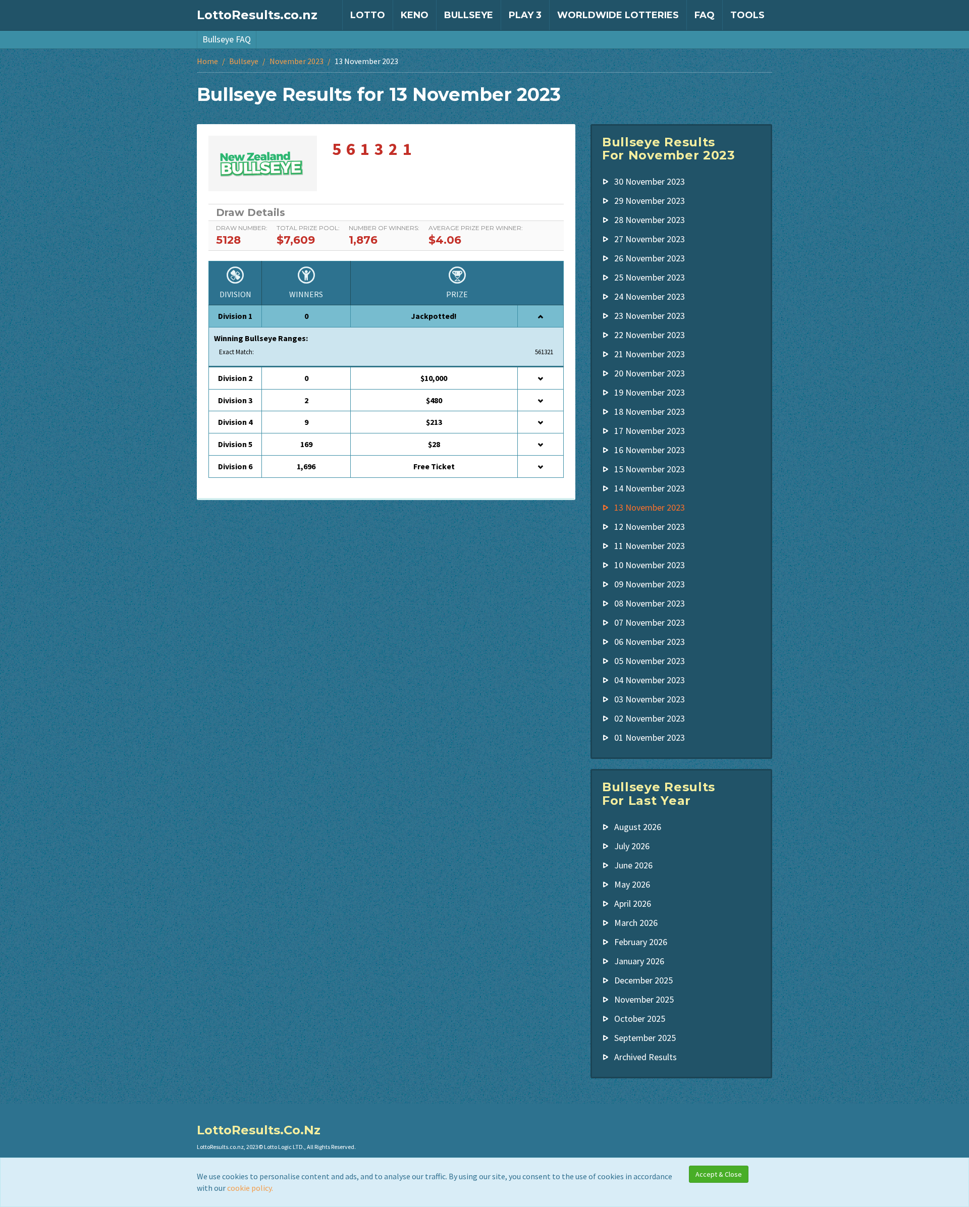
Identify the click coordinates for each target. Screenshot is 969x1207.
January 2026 (639, 961)
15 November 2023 (649, 469)
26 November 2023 (649, 258)
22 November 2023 (649, 335)
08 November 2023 (649, 603)
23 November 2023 (649, 315)
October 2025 (639, 1018)
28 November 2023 (649, 220)
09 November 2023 (649, 584)
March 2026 (636, 922)
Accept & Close (718, 1174)
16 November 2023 (649, 450)
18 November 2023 (649, 411)
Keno (414, 15)
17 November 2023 (649, 430)
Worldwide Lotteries (618, 15)
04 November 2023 (649, 680)
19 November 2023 (649, 392)
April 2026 (632, 903)
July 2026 (632, 846)
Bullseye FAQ (226, 39)
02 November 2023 (649, 718)
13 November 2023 (649, 507)
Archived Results (645, 1057)
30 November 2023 (649, 181)
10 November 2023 (649, 565)
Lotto (367, 15)
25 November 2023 (649, 277)
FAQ (704, 15)
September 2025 (645, 1038)
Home (207, 61)
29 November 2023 (649, 200)
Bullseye (468, 15)
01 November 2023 (649, 737)
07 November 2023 (649, 622)
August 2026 (637, 827)
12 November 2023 (649, 526)
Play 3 (525, 15)
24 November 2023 (649, 296)
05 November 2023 (649, 661)
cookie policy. (250, 1188)
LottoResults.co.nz (257, 15)
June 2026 (633, 865)
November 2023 (297, 61)
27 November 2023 (649, 239)
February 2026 (640, 942)
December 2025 (643, 980)
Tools (747, 15)
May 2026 (632, 884)
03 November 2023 (649, 699)
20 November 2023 (649, 373)
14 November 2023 (649, 488)
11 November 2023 (649, 546)
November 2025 (644, 999)
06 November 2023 (649, 641)
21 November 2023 (649, 354)
